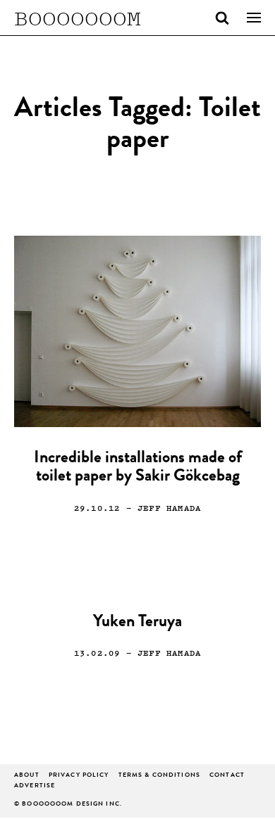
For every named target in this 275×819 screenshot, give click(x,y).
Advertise (34, 786)
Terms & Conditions (159, 776)
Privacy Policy (79, 776)
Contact (227, 776)
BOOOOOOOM (77, 17)
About (26, 776)
